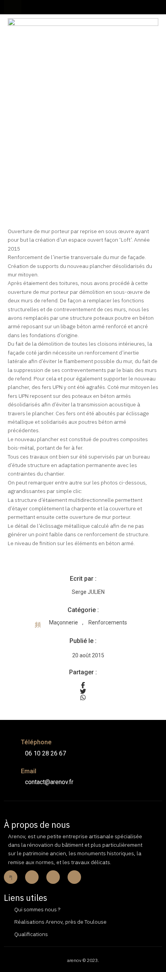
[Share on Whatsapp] (83, 697)
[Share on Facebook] (83, 685)
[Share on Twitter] (83, 691)
